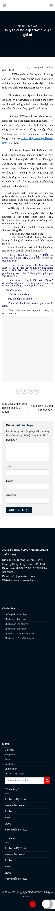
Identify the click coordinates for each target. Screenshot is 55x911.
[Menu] (4, 5)
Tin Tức (9, 811)
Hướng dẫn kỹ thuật (16, 829)
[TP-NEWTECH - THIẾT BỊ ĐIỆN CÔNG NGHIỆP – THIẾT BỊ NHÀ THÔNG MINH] (27, 5)
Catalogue (10, 764)
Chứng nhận (11, 768)
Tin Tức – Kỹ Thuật (14, 773)
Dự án (8, 759)
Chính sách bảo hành (15, 628)
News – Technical (15, 805)
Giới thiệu (9, 749)
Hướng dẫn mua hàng (16, 614)
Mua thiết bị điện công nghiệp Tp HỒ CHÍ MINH (14, 407)
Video (8, 823)
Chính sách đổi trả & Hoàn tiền (20, 633)
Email (9, 481)
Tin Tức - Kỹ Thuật (27, 26)
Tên (8, 466)
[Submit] (47, 780)
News (8, 817)
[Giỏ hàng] (51, 5)
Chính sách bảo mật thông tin (19, 638)
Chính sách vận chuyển (16, 624)
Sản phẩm (10, 754)
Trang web (11, 495)
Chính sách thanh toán (16, 619)
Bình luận (11, 440)
